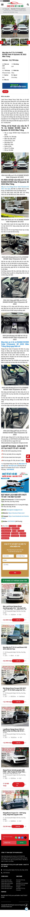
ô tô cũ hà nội (21, 531)
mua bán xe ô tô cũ (6, 528)
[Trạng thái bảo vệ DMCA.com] (5, 1)
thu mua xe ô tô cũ (6, 533)
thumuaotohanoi (15, 535)
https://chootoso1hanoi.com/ (16, 513)
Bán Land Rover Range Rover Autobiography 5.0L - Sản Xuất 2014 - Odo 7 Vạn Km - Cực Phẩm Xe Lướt (15, 608)
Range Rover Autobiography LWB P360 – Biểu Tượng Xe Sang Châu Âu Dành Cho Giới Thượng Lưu (15, 771)
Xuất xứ (6, 75)
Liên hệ (5, 91)
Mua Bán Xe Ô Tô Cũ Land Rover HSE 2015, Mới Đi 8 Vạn (15, 648)
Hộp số (15, 75)
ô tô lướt (14, 531)
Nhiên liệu (16, 70)
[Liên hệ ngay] (28, 460)
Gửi (15, 572)
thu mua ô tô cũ (12, 526)
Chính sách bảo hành (6, 888)
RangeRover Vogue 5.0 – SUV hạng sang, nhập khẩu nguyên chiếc (14, 813)
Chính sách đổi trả (5, 885)
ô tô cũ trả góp (14, 533)
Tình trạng (7, 70)
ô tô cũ (19, 526)
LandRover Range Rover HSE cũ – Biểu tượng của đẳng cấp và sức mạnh (14, 730)
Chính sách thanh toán (7, 886)
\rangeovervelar (5, 538)
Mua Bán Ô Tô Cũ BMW (22, 883)
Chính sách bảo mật (6, 880)
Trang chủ (6, 9)
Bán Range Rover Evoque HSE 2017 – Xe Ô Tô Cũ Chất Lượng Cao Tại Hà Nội (15, 689)
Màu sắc (6, 79)
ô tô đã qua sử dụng (6, 531)
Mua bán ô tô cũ (15, 528)
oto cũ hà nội (23, 533)
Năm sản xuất (5, 64)
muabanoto (23, 535)
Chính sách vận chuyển (7, 883)
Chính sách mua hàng (6, 881)
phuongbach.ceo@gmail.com (14, 510)
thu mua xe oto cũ (6, 535)
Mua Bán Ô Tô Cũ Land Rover (18, 9)
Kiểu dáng (16, 64)
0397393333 (10, 469)
